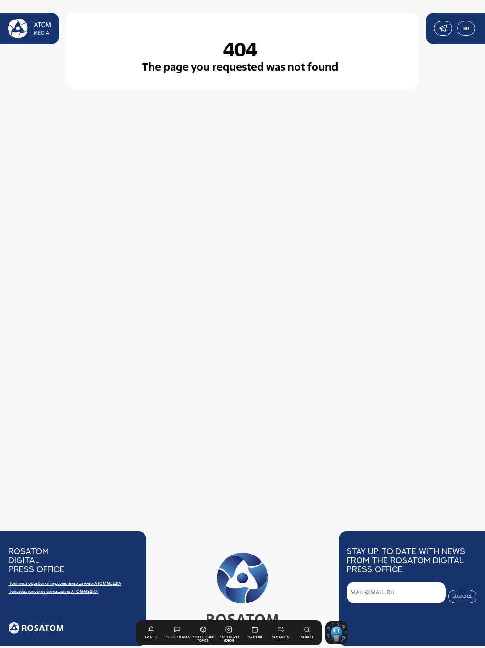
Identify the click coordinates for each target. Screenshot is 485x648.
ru (466, 28)
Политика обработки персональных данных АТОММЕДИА (65, 583)
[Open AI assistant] (336, 632)
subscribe (462, 596)
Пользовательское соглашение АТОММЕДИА (53, 591)
